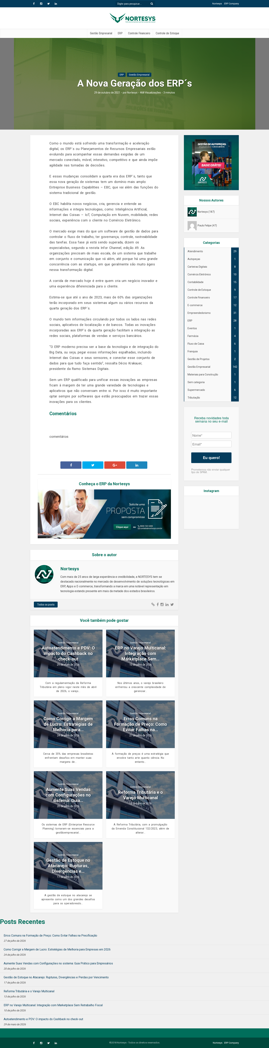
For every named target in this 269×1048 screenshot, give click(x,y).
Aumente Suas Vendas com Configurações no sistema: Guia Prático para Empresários (58, 963)
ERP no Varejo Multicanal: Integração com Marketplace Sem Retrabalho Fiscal (53, 1005)
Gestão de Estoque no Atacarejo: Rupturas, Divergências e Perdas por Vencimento (56, 977)
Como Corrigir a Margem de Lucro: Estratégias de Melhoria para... (68, 724)
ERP (120, 33)
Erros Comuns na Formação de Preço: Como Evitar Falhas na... (140, 724)
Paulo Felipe (205, 225)
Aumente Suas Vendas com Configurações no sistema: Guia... (68, 795)
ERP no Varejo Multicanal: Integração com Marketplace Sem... (140, 653)
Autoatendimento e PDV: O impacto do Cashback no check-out (68, 653)
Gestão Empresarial (101, 33)
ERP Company (231, 3)
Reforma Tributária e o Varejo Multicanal (140, 795)
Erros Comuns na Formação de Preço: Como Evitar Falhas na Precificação (50, 935)
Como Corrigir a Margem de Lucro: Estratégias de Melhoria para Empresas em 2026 (57, 949)
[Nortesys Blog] (134, 17)
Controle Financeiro (139, 33)
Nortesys (217, 3)
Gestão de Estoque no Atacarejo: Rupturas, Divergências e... (68, 866)
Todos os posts (46, 604)
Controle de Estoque (167, 33)
